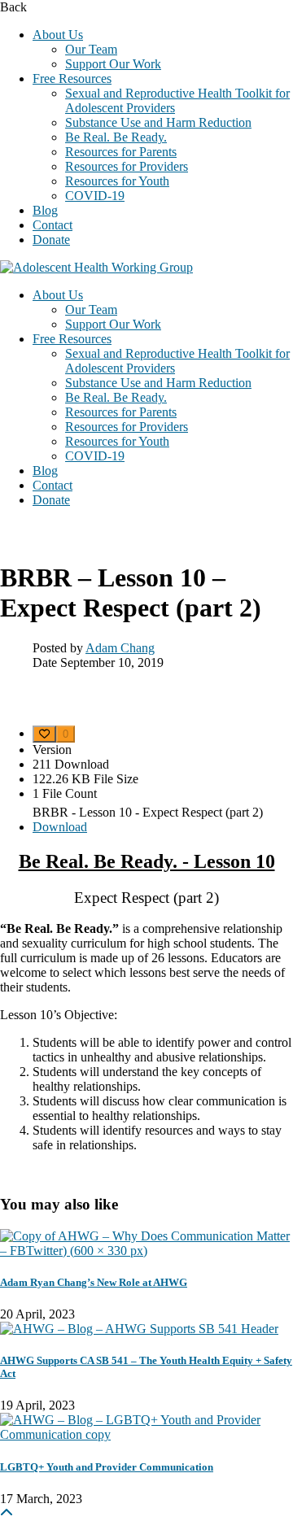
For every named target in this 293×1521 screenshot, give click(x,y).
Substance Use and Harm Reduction (158, 122)
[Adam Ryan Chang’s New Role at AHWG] (146, 1250)
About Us (58, 34)
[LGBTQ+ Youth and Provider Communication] (146, 1434)
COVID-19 (95, 196)
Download (60, 827)
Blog (45, 210)
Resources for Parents (121, 152)
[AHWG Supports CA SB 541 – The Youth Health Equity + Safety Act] (139, 1329)
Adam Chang (120, 648)
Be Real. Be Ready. (116, 137)
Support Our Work (113, 64)
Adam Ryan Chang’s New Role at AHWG (93, 1282)
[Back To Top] (6, 1513)
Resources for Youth (117, 181)
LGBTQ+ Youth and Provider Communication (106, 1467)
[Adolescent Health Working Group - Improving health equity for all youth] (96, 267)
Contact (52, 225)
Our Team (91, 49)
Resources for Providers (126, 166)
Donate (51, 239)
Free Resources (72, 78)
